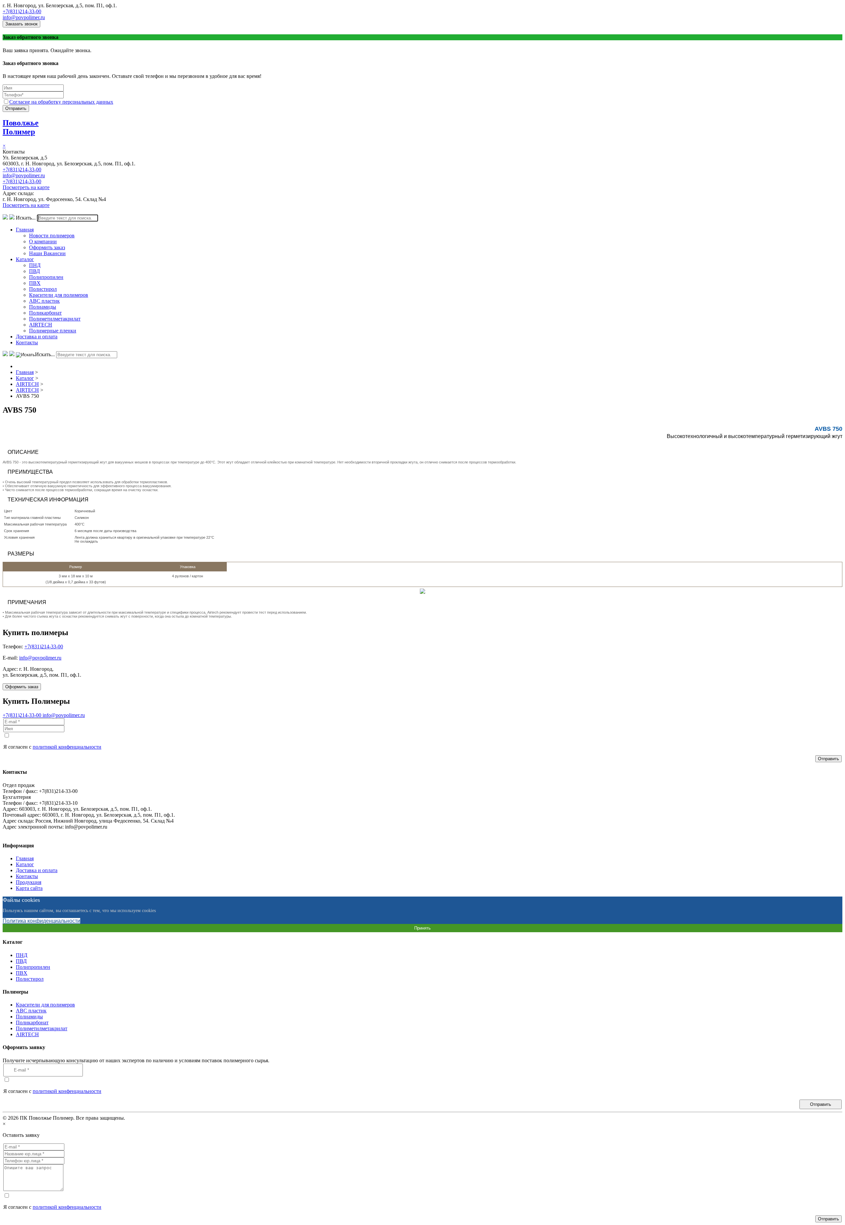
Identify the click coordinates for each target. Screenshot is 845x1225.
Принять (422, 928)
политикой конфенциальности (67, 747)
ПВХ (35, 283)
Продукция (28, 882)
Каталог (25, 259)
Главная (25, 229)
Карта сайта (29, 888)
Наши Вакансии (47, 253)
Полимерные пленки (52, 330)
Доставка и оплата (36, 336)
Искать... (26, 218)
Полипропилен (46, 277)
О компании (43, 241)
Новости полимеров (52, 235)
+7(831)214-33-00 (22, 11)
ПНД (35, 265)
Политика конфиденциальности (41, 921)
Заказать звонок (21, 23)
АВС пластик (44, 301)
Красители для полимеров (58, 295)
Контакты (27, 342)
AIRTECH (40, 324)
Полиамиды (42, 307)
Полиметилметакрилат (55, 319)
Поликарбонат (45, 313)
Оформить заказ (47, 247)
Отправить (15, 108)
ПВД (34, 271)
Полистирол (43, 289)
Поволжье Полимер (21, 127)
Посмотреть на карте (26, 187)
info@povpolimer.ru (24, 17)
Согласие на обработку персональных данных (61, 102)
